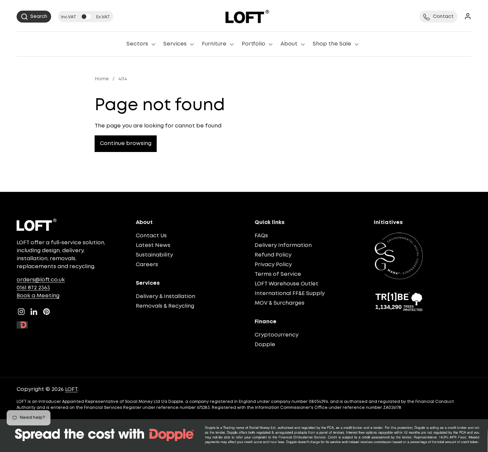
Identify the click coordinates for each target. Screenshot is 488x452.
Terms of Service (278, 274)
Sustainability (154, 255)
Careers (147, 264)
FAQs (261, 235)
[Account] (467, 17)
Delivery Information (283, 245)
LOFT (71, 389)
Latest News (153, 245)
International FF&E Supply (290, 293)
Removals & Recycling (165, 306)
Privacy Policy (273, 264)
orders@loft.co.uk (41, 279)
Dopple (265, 344)
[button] (34, 17)
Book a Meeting (38, 295)
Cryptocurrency (276, 335)
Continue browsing (125, 143)
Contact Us (151, 235)
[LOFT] (247, 16)
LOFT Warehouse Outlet (286, 283)
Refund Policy (273, 255)
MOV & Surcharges (279, 303)
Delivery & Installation (165, 296)
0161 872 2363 (33, 287)
